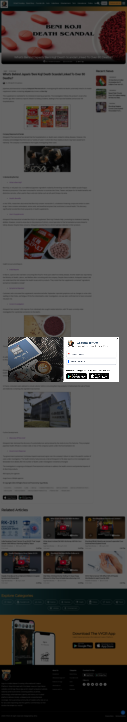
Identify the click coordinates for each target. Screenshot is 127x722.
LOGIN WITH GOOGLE (78, 354)
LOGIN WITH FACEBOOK (78, 361)
